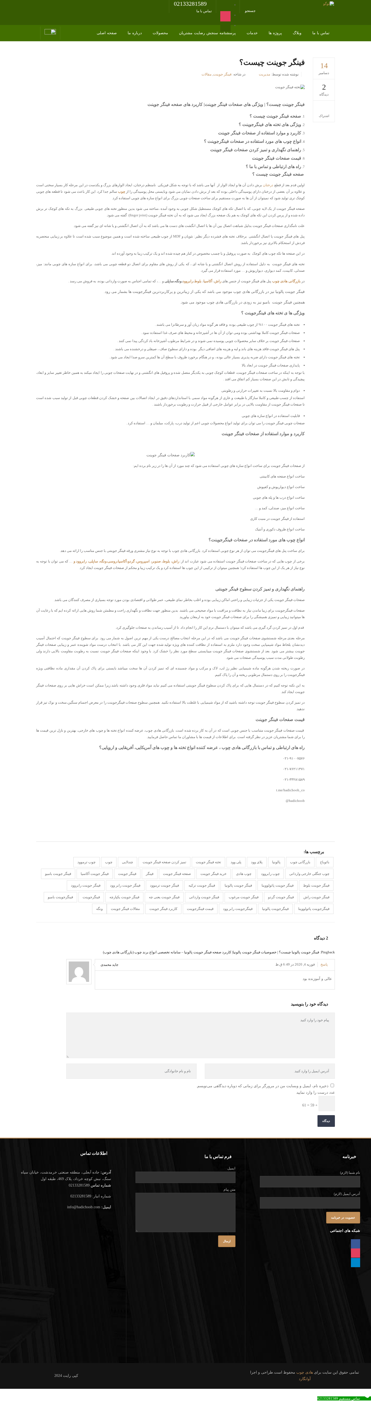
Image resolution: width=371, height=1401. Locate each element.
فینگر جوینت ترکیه (201, 885)
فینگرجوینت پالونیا (275, 909)
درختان (268, 185)
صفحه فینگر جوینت (177, 874)
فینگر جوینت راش (316, 897)
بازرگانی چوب (300, 862)
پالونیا (276, 862)
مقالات (207, 74)
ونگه (99, 909)
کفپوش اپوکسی (292, 822)
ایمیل (231, 1168)
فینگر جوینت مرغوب (244, 897)
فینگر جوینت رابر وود (125, 885)
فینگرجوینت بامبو (60, 897)
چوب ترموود (86, 862)
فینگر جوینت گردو (281, 897)
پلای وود (257, 862)
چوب (108, 862)
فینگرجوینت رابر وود (238, 909)
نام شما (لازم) (350, 1173)
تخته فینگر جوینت (208, 862)
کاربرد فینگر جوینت (163, 909)
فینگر (149, 874)
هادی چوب (304, 1372)
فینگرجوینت (91, 897)
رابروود (188, 281)
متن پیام (229, 1189)
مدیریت (264, 74)
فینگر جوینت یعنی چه (164, 897)
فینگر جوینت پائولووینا (278, 885)
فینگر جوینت (222, 74)
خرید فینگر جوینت (213, 874)
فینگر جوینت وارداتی (204, 897)
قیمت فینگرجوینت (200, 909)
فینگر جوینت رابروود (85, 885)
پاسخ (324, 964)
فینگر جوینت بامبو (58, 874)
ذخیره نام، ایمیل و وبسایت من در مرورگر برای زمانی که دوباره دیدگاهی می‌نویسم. (262, 1086)
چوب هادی (243, 874)
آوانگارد (305, 1379)
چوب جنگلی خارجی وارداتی (309, 874)
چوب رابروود (270, 874)
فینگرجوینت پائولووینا (313, 909)
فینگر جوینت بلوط (316, 885)
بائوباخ (324, 862)
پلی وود (236, 862)
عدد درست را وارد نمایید (315, 1092)
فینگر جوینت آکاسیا (95, 874)
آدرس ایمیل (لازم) (347, 1194)
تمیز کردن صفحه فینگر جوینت (164, 862)
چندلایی (127, 862)
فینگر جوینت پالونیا (238, 885)
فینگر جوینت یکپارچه (124, 897)
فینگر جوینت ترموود (164, 885)
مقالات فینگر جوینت (125, 909)
